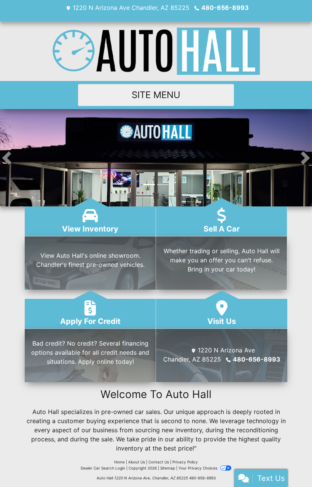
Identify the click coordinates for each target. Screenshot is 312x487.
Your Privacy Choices (198, 468)
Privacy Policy (185, 462)
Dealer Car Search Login (103, 468)
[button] (6, 157)
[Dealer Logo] (156, 51)
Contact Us (158, 462)
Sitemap (167, 468)
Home (119, 462)
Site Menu (156, 94)
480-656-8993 (225, 7)
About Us (136, 462)
